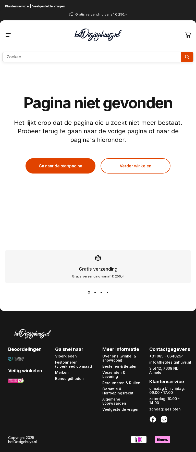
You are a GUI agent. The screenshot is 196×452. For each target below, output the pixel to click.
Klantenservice (17, 6)
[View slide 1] (89, 292)
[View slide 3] (101, 292)
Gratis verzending (98, 269)
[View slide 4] (107, 292)
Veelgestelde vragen (48, 6)
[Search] (187, 57)
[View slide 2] (95, 292)
